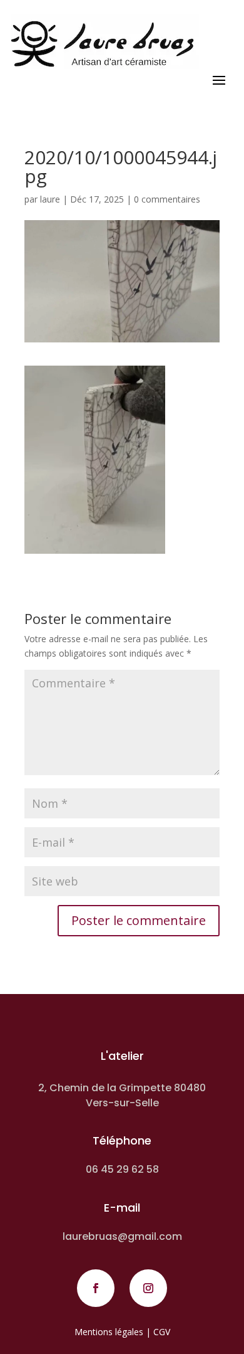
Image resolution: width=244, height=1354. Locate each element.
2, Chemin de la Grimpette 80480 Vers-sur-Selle (122, 1095)
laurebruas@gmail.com (122, 1236)
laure (50, 199)
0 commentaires (167, 199)
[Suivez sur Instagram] (148, 1288)
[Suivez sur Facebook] (95, 1288)
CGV (161, 1332)
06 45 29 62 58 (122, 1169)
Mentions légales (108, 1332)
